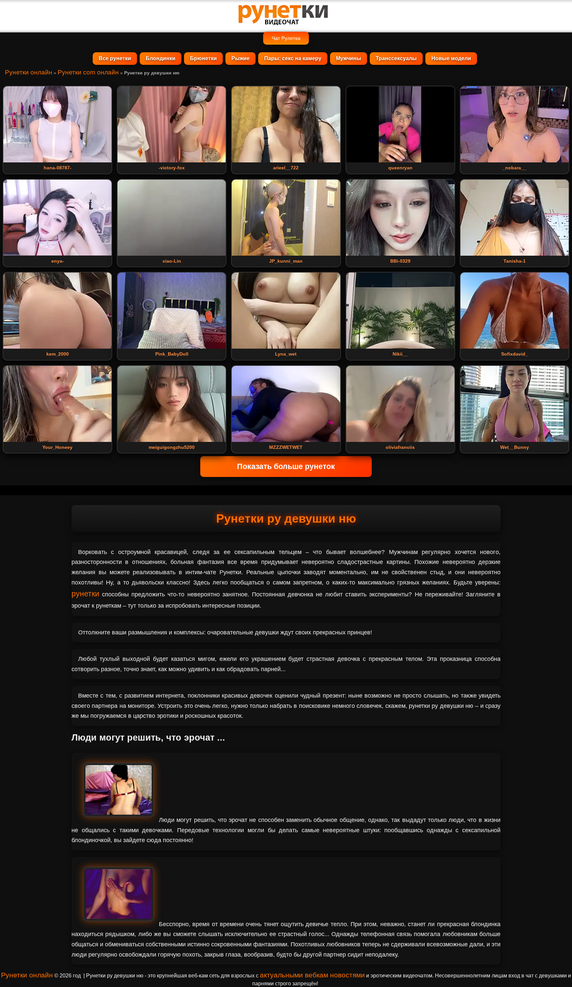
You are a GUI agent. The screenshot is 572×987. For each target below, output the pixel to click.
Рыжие (240, 58)
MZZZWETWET (286, 447)
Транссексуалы (396, 58)
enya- (57, 261)
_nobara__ (514, 167)
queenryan (400, 167)
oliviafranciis (400, 447)
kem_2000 (57, 354)
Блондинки (160, 58)
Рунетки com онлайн (88, 72)
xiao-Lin (172, 261)
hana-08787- (58, 167)
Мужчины (348, 58)
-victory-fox (172, 167)
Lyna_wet (286, 354)
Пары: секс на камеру (292, 58)
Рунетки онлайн (28, 72)
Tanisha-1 (514, 261)
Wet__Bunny (514, 447)
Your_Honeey (57, 447)
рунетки (85, 593)
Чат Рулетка (286, 38)
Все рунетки (115, 58)
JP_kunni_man (286, 261)
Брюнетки (203, 58)
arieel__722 (286, 167)
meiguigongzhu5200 (172, 447)
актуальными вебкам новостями (312, 975)
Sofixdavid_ (514, 354)
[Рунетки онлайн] (286, 22)
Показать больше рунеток (286, 466)
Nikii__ (400, 354)
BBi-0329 (400, 261)
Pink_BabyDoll (171, 354)
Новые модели (451, 58)
